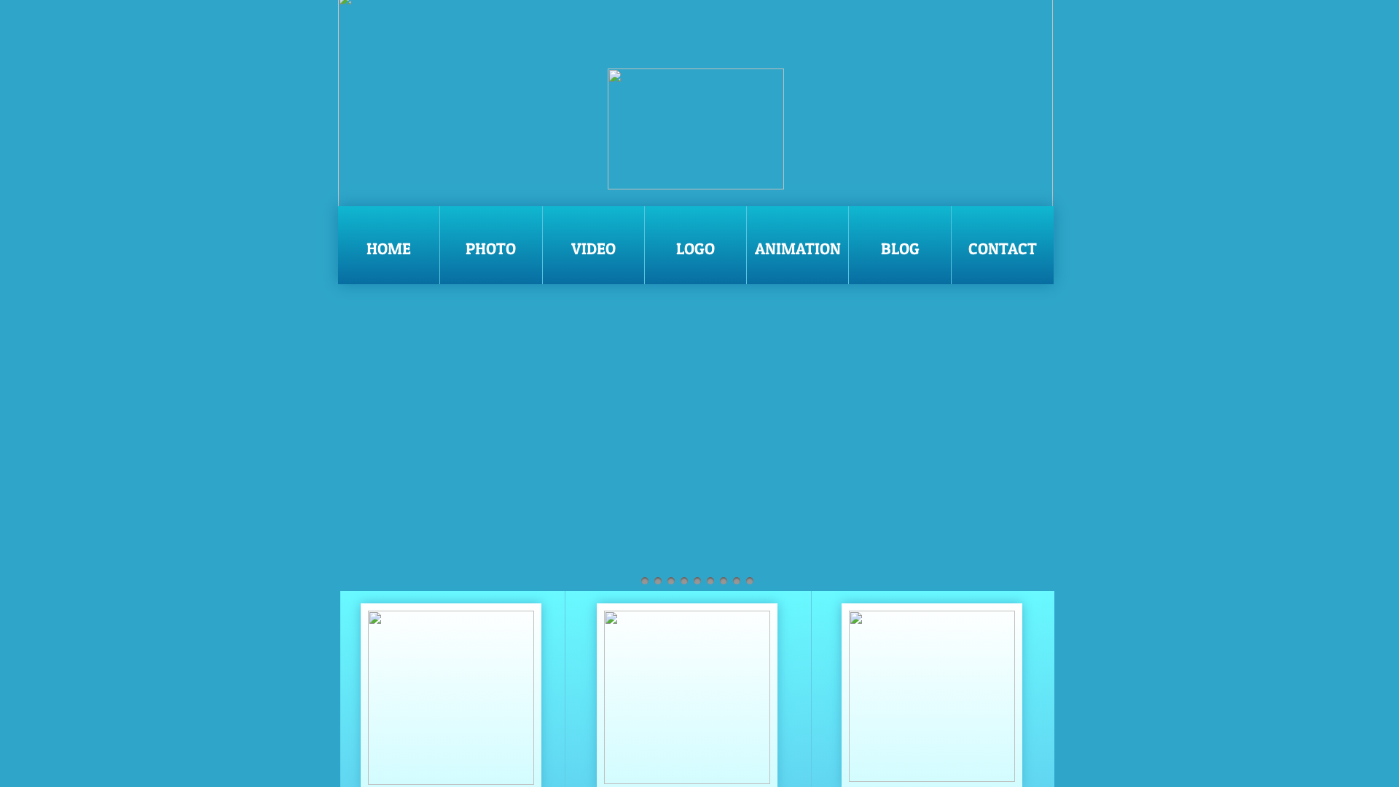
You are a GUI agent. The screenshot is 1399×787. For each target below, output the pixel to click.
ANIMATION (798, 248)
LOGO (695, 248)
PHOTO (491, 248)
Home (389, 248)
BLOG (900, 248)
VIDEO (593, 248)
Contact (1002, 248)
